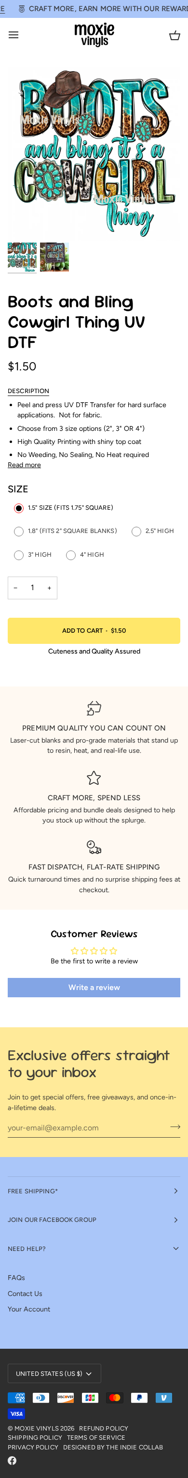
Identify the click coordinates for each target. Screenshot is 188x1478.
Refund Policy (103, 1428)
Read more (24, 464)
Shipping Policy (35, 1437)
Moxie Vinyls (36, 1428)
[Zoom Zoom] (94, 154)
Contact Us (25, 1293)
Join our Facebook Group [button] (52, 1219)
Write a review (94, 987)
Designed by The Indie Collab (113, 1447)
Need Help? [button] (27, 1248)
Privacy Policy (33, 1447)
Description (28, 391)
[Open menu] (22, 35)
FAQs (16, 1277)
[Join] (172, 1126)
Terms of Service (96, 1437)
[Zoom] (25, 222)
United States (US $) (49, 1373)
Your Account (29, 1309)
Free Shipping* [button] (33, 1191)
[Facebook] (12, 1460)
